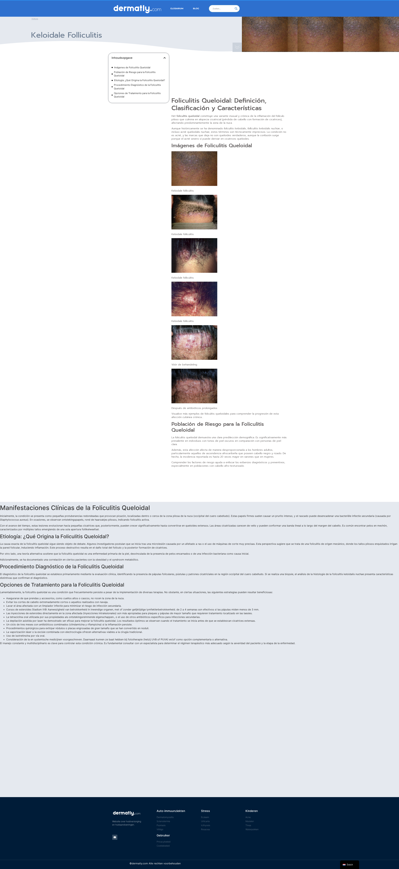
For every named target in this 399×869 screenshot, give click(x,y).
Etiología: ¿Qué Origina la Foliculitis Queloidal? (139, 80)
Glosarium (176, 8)
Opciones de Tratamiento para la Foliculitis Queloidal (137, 95)
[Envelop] (114, 837)
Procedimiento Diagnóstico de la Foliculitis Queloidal (137, 86)
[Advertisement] (138, 128)
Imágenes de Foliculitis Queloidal (132, 67)
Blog (196, 8)
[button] (164, 58)
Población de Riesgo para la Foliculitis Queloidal (135, 74)
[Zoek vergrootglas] (236, 8)
